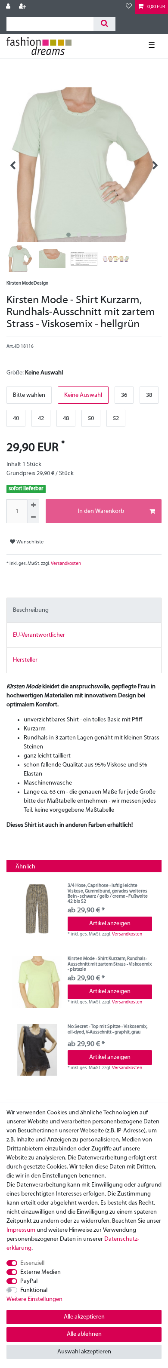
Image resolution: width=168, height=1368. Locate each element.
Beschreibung (31, 610)
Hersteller (25, 660)
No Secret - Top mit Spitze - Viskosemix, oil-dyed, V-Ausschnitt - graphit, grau (107, 1029)
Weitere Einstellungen (34, 1299)
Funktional (33, 1290)
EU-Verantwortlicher (39, 635)
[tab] (84, 610)
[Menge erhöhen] (33, 505)
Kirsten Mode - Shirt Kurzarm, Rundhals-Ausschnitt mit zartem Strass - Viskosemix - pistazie (110, 964)
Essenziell (32, 1263)
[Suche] (104, 24)
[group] (37, 909)
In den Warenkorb (101, 511)
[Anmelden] (9, 7)
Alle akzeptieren (84, 1317)
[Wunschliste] (129, 7)
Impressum (20, 1230)
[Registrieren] (23, 7)
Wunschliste (29, 542)
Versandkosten (65, 563)
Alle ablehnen (84, 1334)
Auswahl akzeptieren (84, 1352)
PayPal (28, 1281)
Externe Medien (40, 1272)
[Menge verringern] (33, 517)
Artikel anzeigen (110, 923)
